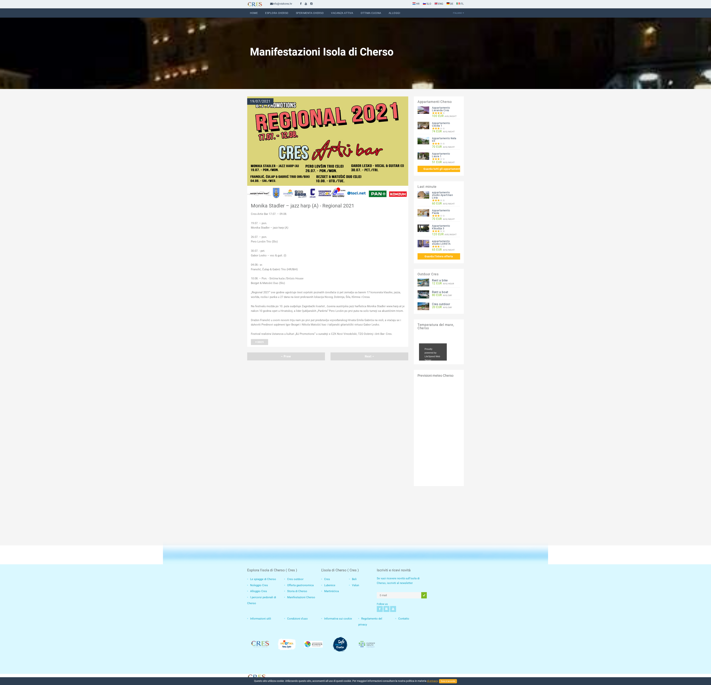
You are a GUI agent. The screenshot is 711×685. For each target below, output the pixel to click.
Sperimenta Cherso (310, 12)
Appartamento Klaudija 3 (441, 227)
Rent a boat (440, 292)
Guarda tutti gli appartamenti (441, 168)
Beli (354, 579)
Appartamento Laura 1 (441, 155)
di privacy (432, 680)
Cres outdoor (441, 304)
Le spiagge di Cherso (263, 579)
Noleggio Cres (259, 585)
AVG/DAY (442, 295)
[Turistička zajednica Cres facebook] (300, 3)
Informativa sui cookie (338, 618)
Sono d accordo (448, 681)
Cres (327, 579)
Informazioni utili (260, 618)
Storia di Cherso (297, 591)
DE (451, 3)
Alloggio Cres (258, 591)
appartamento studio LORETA (441, 242)
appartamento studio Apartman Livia (442, 195)
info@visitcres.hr (282, 3)
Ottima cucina (371, 12)
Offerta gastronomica (300, 585)
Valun (355, 585)
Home (254, 12)
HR (417, 3)
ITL (462, 3)
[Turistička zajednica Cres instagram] (311, 3)
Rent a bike (440, 280)
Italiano (457, 13)
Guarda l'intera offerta (439, 256)
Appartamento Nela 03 (444, 139)
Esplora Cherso (276, 12)
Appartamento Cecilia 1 (441, 124)
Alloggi (394, 12)
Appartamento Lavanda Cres (441, 109)
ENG (440, 3)
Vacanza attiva (342, 12)
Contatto (403, 618)
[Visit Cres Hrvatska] (256, 676)
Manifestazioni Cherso (301, 597)
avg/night (444, 116)
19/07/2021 (260, 101)
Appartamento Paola (441, 211)
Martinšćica (331, 591)
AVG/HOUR (443, 283)
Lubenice (329, 585)
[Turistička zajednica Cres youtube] (306, 3)
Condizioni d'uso (297, 618)
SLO (428, 3)
